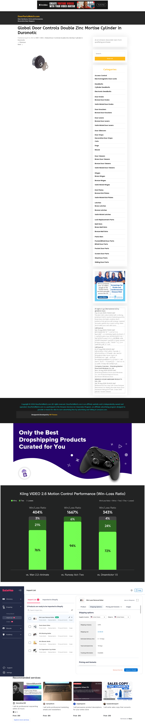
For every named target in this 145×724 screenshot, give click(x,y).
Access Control (101, 76)
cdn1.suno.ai (99, 328)
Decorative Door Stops (104, 138)
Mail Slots (98, 224)
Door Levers (99, 118)
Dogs (97, 146)
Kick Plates (99, 190)
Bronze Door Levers (102, 121)
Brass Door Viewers (102, 159)
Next (20, 44)
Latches (98, 203)
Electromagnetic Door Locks (106, 79)
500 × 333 (39, 38)
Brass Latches (100, 206)
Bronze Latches (101, 210)
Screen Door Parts (102, 254)
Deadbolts (99, 84)
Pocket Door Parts (102, 248)
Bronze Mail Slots (101, 231)
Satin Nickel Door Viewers (105, 168)
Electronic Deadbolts (103, 91)
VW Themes (53, 415)
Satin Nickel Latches (103, 214)
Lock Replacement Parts (104, 220)
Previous (22, 42)
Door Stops (99, 135)
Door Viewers (100, 156)
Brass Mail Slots (101, 227)
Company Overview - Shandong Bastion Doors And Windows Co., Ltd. (109, 367)
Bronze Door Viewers (103, 163)
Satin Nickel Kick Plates (104, 197)
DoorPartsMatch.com (29, 16)
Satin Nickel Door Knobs (104, 104)
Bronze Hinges (100, 180)
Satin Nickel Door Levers (104, 125)
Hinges (97, 173)
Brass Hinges (100, 176)
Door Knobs (99, 97)
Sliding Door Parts (102, 262)
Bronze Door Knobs (102, 100)
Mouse (97, 150)
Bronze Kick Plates (102, 193)
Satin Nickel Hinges (102, 185)
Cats (97, 141)
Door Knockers (100, 109)
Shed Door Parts (101, 258)
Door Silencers (100, 131)
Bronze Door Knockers (103, 113)
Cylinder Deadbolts (102, 87)
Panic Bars (99, 237)
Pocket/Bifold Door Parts (104, 241)
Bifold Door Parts (101, 244)
